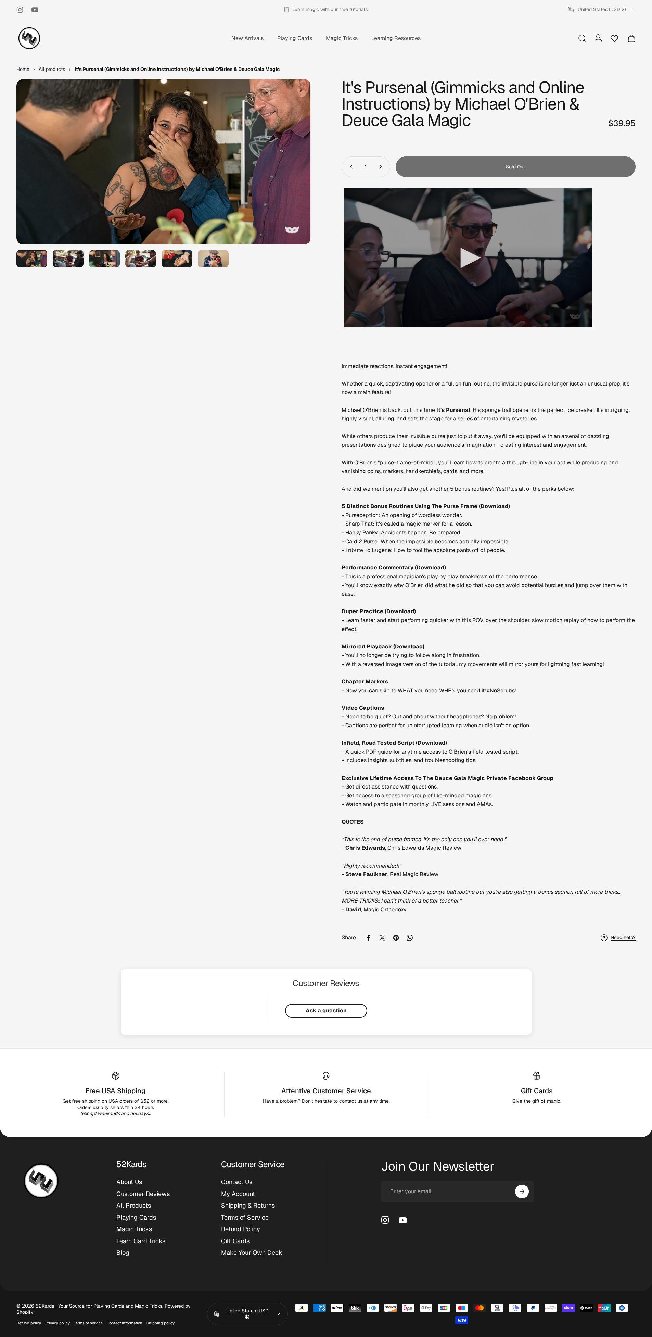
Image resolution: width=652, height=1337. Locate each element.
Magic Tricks (134, 1229)
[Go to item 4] (140, 258)
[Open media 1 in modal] (163, 161)
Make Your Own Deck (251, 1253)
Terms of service (88, 1323)
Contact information (124, 1323)
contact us (350, 1101)
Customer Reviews (143, 1194)
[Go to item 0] (31, 258)
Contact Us (236, 1182)
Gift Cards (537, 1090)
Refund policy (28, 1323)
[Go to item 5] (177, 258)
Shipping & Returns (248, 1205)
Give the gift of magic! (536, 1101)
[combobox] (602, 9)
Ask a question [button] (326, 1010)
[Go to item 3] (104, 258)
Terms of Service (245, 1217)
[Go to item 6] (213, 258)
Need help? (623, 938)
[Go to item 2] (68, 258)
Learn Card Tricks (140, 1241)
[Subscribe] (522, 1191)
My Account (238, 1194)
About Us (129, 1182)
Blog (122, 1253)
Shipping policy (160, 1323)
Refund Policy (240, 1229)
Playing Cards (136, 1217)
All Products (133, 1205)
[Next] (293, 178)
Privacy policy (57, 1323)
